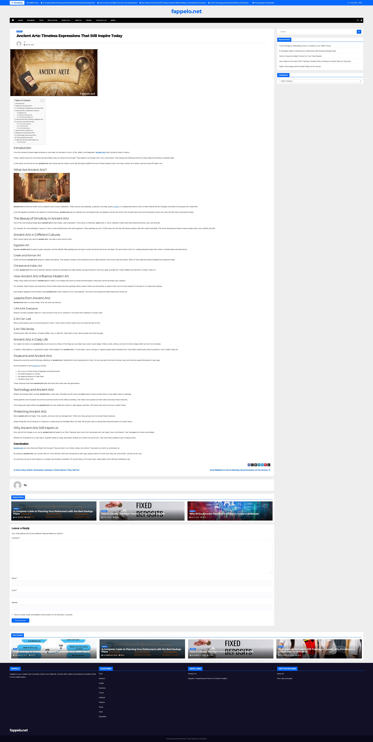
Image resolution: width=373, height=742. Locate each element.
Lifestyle (65, 20)
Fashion (102, 702)
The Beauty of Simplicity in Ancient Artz (29, 108)
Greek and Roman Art (25, 115)
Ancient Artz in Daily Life (24, 130)
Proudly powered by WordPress (176, 738)
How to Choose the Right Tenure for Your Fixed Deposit (133, 513)
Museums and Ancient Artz (25, 133)
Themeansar (203, 738)
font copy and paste (284, 678)
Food (101, 712)
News (113, 20)
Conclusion (22, 142)
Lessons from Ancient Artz (25, 121)
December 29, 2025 (110, 655)
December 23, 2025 (199, 655)
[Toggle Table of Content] (41, 100)
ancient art (36, 366)
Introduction (20, 103)
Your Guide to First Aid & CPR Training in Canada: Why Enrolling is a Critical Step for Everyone (315, 61)
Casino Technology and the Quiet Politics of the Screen (300, 66)
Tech (41, 20)
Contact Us (101, 20)
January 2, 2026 (21, 655)
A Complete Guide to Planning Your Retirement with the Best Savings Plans (53, 512)
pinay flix (280, 674)
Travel (89, 20)
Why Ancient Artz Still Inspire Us (28, 140)
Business (31, 20)
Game (101, 707)
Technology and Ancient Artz (26, 135)
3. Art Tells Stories (24, 128)
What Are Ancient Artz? (24, 106)
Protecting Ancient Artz (25, 137)
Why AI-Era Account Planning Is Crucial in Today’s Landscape (224, 513)
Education (52, 20)
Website (14, 602)
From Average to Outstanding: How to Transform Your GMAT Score (305, 46)
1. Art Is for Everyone (25, 124)
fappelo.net (186, 11)
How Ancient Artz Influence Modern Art (29, 119)
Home (20, 20)
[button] (358, 20)
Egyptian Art (22, 113)
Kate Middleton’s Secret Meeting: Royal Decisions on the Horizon (239, 470)
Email (14, 590)
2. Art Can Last (23, 126)
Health (78, 20)
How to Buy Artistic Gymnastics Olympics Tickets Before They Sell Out (47, 470)
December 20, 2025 (287, 655)
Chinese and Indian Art (26, 117)
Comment (16, 538)
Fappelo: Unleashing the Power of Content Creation (207, 678)
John (28, 517)
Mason (33, 655)
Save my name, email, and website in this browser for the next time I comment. (43, 615)
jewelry (116, 207)
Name (14, 578)
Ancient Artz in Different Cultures (27, 110)
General (19, 31)
